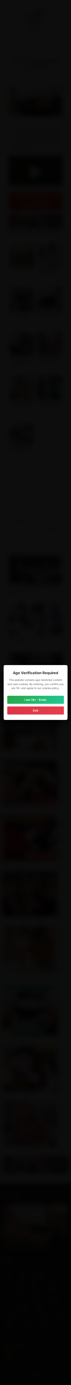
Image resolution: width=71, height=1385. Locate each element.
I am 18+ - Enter (35, 700)
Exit (35, 710)
